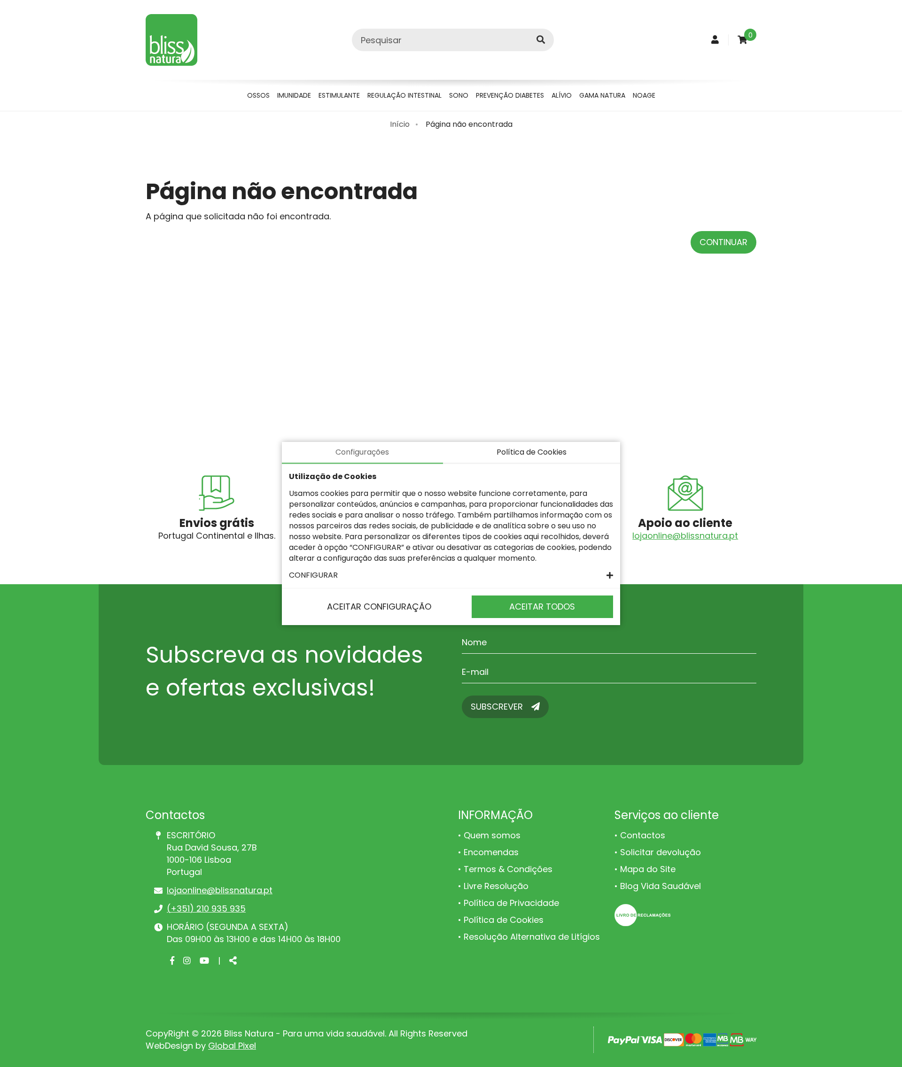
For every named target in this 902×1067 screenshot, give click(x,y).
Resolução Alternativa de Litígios (532, 937)
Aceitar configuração (379, 606)
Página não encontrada (469, 124)
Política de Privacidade (511, 903)
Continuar (723, 242)
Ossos (258, 95)
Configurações (362, 452)
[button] (451, 575)
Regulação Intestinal (404, 95)
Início (400, 124)
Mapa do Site (648, 869)
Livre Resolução (496, 886)
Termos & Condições (508, 869)
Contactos (642, 835)
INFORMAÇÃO (495, 815)
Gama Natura (602, 95)
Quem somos (492, 835)
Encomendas (491, 852)
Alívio (562, 95)
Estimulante (339, 95)
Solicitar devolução (660, 852)
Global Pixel (232, 1046)
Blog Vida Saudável (660, 886)
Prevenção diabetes (510, 95)
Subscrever (498, 706)
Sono (458, 95)
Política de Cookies (504, 920)
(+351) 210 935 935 (206, 908)
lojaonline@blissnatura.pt (685, 535)
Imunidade (294, 95)
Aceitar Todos (542, 606)
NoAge (644, 95)
